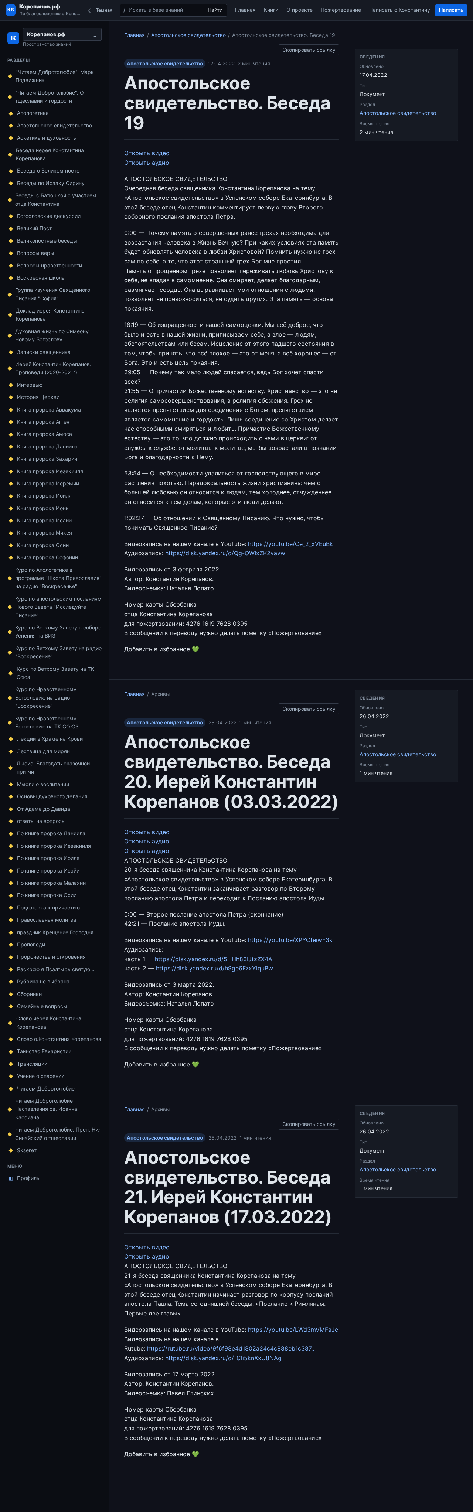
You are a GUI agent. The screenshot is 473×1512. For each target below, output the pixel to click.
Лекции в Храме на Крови (50, 738)
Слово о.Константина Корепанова (59, 1039)
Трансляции (32, 1064)
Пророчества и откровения (51, 956)
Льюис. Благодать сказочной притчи (53, 767)
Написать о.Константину (399, 10)
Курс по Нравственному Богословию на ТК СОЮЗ (47, 722)
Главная (245, 10)
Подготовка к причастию (48, 907)
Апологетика (33, 113)
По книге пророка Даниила (51, 833)
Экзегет (27, 1150)
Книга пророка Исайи (44, 520)
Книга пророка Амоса (44, 434)
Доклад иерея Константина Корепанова (50, 314)
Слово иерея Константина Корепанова (48, 1022)
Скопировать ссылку (309, 48)
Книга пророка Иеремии (48, 483)
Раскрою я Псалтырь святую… (56, 969)
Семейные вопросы (42, 1006)
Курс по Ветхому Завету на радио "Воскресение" (58, 652)
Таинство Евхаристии (44, 1051)
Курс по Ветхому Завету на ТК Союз (55, 673)
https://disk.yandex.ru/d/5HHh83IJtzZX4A (213, 959)
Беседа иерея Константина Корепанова (50, 154)
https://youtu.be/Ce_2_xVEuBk (290, 543)
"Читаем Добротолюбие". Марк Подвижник (55, 76)
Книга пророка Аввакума (49, 409)
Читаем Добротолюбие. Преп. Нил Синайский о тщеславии (58, 1133)
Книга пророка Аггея (43, 422)
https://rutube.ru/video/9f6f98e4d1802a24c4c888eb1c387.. (230, 1348)
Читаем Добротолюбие (46, 1088)
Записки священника (44, 352)
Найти (215, 10)
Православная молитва (46, 920)
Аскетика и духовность (46, 137)
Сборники (29, 994)
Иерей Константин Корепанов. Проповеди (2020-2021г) (53, 368)
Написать (451, 10)
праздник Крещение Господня (55, 932)
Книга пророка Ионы (43, 508)
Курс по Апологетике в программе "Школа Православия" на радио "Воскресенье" (58, 578)
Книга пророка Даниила (47, 446)
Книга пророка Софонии (47, 557)
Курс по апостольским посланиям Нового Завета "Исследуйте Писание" (58, 606)
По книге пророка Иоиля (48, 858)
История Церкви (38, 397)
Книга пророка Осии (43, 545)
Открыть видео (147, 153)
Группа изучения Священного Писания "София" (52, 294)
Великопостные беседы (47, 241)
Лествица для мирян (43, 751)
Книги (271, 10)
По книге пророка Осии (46, 895)
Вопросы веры (35, 253)
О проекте (299, 10)
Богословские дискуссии (49, 216)
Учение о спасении (40, 1076)
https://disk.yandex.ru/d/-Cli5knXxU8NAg (223, 1358)
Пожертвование (341, 10)
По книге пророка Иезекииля (54, 846)
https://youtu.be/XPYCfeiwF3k (290, 939)
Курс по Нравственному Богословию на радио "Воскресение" (45, 697)
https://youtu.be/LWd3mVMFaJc (293, 1329)
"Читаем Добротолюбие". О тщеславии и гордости (49, 96)
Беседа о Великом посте (48, 170)
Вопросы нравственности (49, 265)
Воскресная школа (41, 277)
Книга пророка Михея (44, 532)
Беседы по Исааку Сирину (51, 183)
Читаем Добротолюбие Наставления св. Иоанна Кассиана (46, 1109)
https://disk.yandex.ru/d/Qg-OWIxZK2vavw (225, 553)
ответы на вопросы (41, 821)
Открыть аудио (146, 162)
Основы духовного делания (52, 796)
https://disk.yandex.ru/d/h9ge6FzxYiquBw (214, 968)
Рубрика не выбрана (43, 981)
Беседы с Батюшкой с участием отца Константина (55, 199)
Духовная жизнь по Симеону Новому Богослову (52, 335)
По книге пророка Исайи (48, 870)
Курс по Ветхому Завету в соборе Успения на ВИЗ (58, 631)
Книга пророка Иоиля (44, 495)
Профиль (24, 1178)
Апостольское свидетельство (54, 125)
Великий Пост (34, 228)
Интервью (29, 385)
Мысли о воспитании (43, 784)
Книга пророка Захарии (47, 458)
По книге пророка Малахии (51, 883)
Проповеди (31, 944)
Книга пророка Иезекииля (50, 471)
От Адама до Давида (43, 809)
